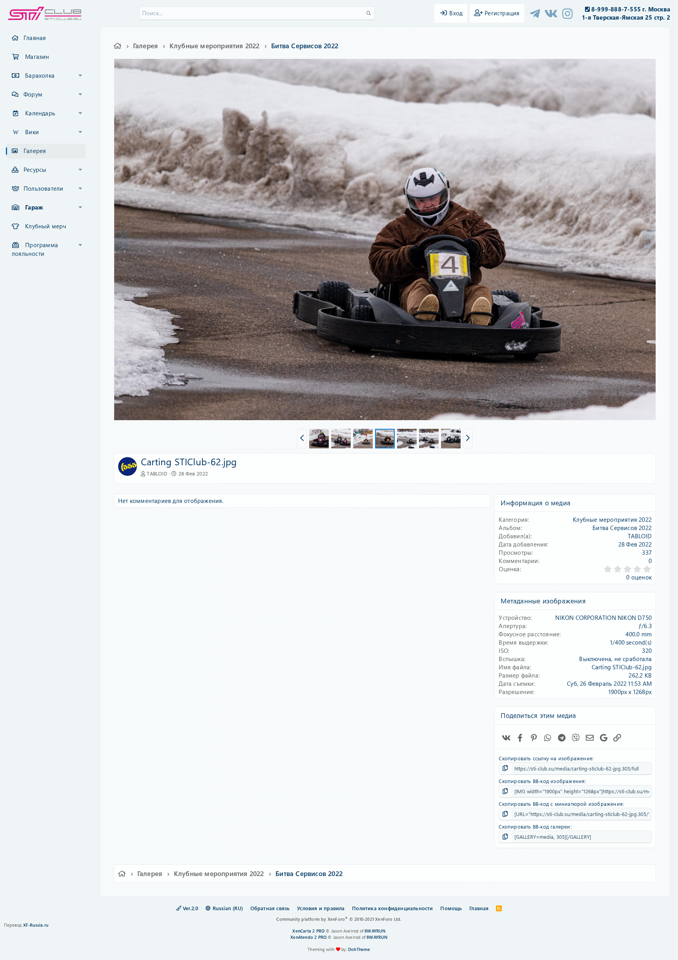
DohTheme (359, 949)
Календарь (40, 113)
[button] (80, 75)
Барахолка (40, 75)
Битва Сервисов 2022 (622, 528)
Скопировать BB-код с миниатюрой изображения (561, 803)
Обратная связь (270, 908)
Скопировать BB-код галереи (534, 826)
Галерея (35, 151)
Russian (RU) (227, 908)
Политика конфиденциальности (392, 908)
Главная (35, 38)
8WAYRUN (375, 931)
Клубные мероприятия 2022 (612, 519)
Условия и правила (320, 908)
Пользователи (43, 188)
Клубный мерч (45, 226)
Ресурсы (35, 169)
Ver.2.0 (190, 908)
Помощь (451, 908)
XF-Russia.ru (35, 925)
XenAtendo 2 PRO (308, 937)
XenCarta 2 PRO (308, 931)
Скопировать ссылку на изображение (545, 758)
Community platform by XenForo (338, 919)
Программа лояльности (35, 249)
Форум (33, 94)
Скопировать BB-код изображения (542, 781)
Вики (32, 132)
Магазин (37, 56)
